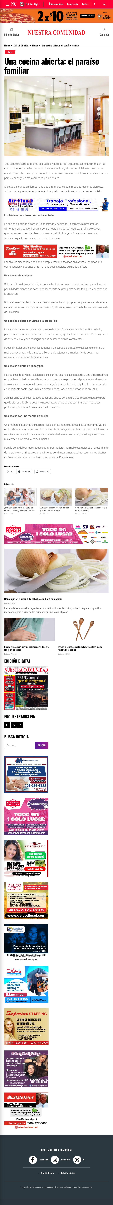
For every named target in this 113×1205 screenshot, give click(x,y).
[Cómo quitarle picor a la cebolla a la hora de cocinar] (91, 497)
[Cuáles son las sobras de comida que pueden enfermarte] (56, 497)
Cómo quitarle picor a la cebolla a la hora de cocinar (33, 599)
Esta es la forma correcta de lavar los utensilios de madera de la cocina (80, 648)
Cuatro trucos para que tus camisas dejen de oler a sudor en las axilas (26, 648)
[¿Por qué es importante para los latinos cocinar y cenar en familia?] (20, 497)
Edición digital (68, 1173)
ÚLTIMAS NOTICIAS (73, 643)
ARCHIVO (8, 594)
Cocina (17, 594)
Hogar (10, 52)
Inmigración (72, 4)
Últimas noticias (56, 4)
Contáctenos (47, 1173)
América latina (88, 4)
